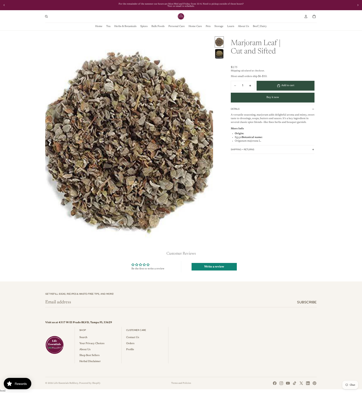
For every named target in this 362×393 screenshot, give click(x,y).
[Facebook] (274, 383)
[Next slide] (358, 5)
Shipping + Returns (242, 149)
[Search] (46, 16)
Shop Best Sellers (89, 355)
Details (235, 108)
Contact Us (132, 337)
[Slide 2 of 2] (219, 54)
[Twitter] (301, 383)
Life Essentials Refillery (66, 383)
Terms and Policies (181, 383)
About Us (84, 349)
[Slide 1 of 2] (219, 42)
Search (83, 337)
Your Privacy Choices (91, 343)
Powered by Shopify (89, 383)
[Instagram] (281, 383)
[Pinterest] (314, 383)
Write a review (214, 266)
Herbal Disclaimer (90, 361)
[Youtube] (288, 383)
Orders (130, 343)
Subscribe (307, 302)
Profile (130, 349)
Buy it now (272, 97)
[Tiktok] (294, 383)
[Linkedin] (308, 383)
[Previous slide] (4, 5)
